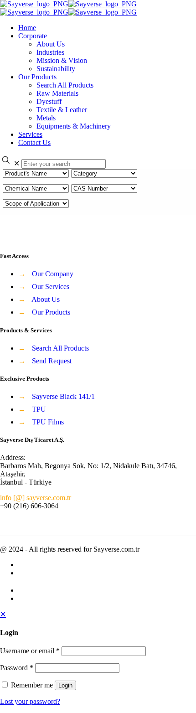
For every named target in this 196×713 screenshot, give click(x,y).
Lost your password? (30, 701)
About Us (45, 299)
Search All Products (60, 348)
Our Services (50, 286)
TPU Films (48, 422)
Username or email (30, 651)
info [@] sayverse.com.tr (35, 497)
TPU (39, 409)
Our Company (52, 274)
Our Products (51, 312)
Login (65, 685)
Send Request (52, 361)
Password (16, 668)
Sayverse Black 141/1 (63, 396)
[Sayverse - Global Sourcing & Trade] (68, 8)
